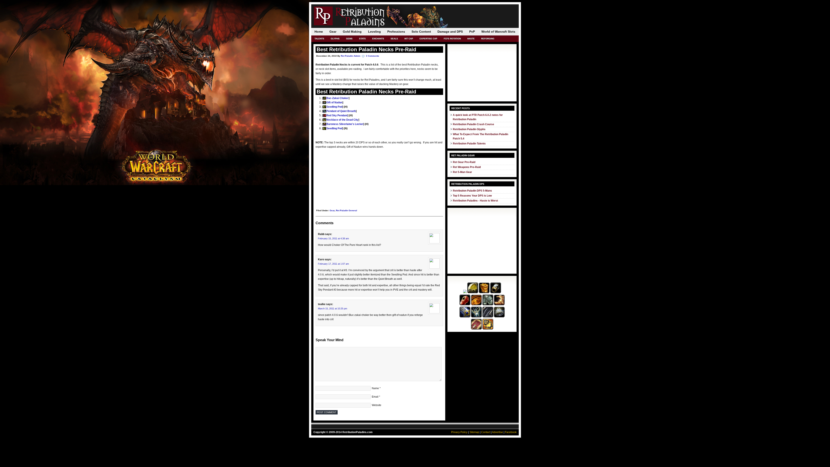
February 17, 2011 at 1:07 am (333, 263)
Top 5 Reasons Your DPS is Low (472, 195)
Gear (332, 31)
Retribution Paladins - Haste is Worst (475, 200)
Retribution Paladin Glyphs (469, 129)
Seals (394, 38)
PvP (472, 31)
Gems (349, 38)
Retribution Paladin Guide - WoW (361, 15)
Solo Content (421, 31)
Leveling (374, 31)
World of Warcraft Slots (498, 31)
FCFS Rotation (452, 38)
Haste (471, 38)
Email (375, 396)
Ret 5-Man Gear (462, 172)
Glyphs (335, 38)
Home (318, 31)
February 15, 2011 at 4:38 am (333, 238)
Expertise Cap (428, 38)
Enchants (378, 38)
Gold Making (352, 31)
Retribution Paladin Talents (469, 143)
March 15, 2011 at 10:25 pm (332, 308)
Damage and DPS (450, 31)
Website (376, 405)
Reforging (487, 38)
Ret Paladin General (346, 210)
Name (375, 388)
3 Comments (372, 56)
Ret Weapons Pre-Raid (467, 167)
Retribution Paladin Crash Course (473, 124)
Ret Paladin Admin (350, 56)
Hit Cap (408, 38)
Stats (362, 38)
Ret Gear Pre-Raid (464, 162)
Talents (319, 38)
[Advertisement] (348, 178)
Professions (396, 31)
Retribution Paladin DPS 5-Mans (472, 190)
